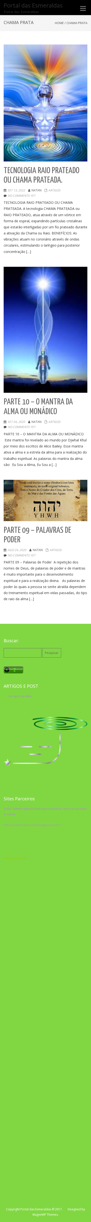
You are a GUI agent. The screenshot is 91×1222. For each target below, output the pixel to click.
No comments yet (21, 196)
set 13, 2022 (16, 190)
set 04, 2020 (16, 422)
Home (59, 23)
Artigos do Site (20, 696)
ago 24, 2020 (17, 550)
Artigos (54, 190)
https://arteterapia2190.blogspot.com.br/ (32, 825)
